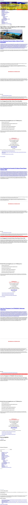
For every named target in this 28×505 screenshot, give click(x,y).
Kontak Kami (3, 10)
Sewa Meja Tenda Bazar (4, 13)
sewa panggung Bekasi (16, 44)
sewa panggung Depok (7, 45)
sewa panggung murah (21, 46)
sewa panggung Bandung (10, 44)
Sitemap (3, 464)
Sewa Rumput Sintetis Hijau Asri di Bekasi (7, 95)
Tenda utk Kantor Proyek (5, 22)
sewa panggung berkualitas (22, 44)
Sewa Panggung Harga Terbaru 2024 (14, 45)
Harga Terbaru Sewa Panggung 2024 (12, 171)
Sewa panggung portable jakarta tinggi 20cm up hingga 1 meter (18, 47)
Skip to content (2, 0)
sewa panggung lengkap (9, 46)
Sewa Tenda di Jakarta (4, 19)
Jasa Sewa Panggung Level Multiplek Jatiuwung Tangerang (14, 311)
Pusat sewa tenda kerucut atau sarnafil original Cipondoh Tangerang (9, 372)
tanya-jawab (3, 21)
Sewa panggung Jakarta (21, 45)
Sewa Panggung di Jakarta (5, 173)
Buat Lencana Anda (2, 489)
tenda (2, 48)
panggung (6, 171)
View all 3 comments (2, 435)
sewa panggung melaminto (15, 46)
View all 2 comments (2, 296)
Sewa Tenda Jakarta (4, 20)
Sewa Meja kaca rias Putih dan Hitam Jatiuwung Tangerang (8, 431)
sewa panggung (5, 44)
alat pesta (4, 171)
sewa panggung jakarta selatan (11, 313)
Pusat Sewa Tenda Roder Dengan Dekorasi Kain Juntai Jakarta (9, 502)
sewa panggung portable (8, 47)
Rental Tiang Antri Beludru (5, 455)
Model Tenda (4, 17)
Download (3, 9)
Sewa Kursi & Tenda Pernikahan (5, 12)
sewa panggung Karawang (18, 313)
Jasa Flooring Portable (4, 453)
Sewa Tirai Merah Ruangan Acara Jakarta (6, 232)
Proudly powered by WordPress (4, 504)
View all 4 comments (2, 156)
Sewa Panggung (4, 14)
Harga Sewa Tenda (5, 16)
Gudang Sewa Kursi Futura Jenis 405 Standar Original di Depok (9, 295)
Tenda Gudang (5, 18)
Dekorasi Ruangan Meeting (5, 8)
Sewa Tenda (3, 15)
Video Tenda (3, 466)
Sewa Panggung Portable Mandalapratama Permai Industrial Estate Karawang (16, 315)
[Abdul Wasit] (4, 488)
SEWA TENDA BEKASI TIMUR (6, 462)
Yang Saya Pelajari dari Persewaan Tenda (6, 23)
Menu (1, 7)
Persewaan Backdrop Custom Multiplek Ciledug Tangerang (8, 434)
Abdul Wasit (1, 468)
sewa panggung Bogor (21, 172)
